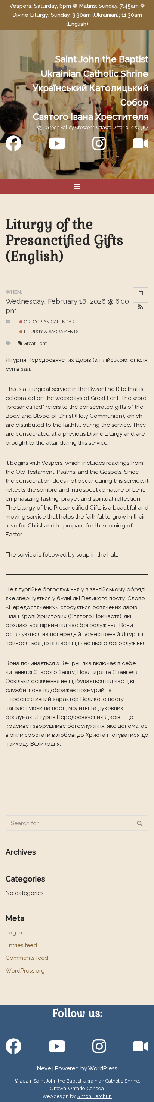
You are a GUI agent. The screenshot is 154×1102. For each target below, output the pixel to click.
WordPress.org (25, 970)
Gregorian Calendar (48, 322)
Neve (44, 1068)
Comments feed (27, 958)
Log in (14, 932)
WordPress (102, 1068)
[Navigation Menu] (77, 186)
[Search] (140, 823)
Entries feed (21, 945)
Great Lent (35, 343)
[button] (140, 308)
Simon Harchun (94, 1096)
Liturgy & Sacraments (50, 331)
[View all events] (140, 292)
